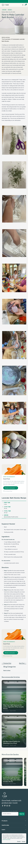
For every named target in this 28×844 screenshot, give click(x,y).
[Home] (5, 5)
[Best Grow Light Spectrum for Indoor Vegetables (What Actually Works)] (14, 696)
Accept (23, 841)
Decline (19, 841)
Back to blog (6, 670)
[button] (23, 5)
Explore (4, 9)
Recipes (10, 9)
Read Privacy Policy (6, 839)
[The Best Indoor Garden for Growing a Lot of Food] (14, 731)
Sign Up (22, 813)
